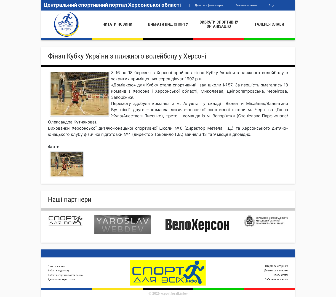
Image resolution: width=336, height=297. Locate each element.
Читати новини (117, 24)
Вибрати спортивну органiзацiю (219, 24)
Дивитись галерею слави (61, 279)
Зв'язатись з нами (246, 5)
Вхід (271, 5)
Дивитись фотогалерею (209, 5)
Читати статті (280, 275)
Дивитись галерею (276, 270)
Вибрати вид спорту (168, 24)
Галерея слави (269, 24)
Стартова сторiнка (276, 266)
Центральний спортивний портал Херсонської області (112, 5)
